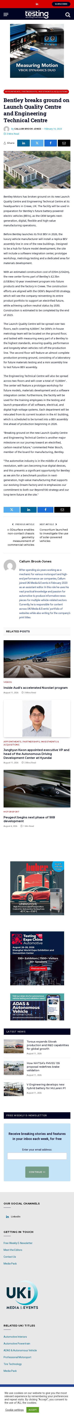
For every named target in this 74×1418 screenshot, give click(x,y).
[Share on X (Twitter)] (37, 143)
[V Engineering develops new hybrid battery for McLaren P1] (14, 1089)
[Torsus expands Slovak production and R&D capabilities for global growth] (14, 1046)
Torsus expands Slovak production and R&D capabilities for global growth (48, 1045)
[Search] (67, 14)
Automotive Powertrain (17, 1343)
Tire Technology (13, 1364)
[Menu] (6, 14)
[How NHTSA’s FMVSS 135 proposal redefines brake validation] (14, 1068)
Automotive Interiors (15, 1336)
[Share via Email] (64, 143)
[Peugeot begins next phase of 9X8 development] (37, 788)
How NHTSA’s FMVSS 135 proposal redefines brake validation (43, 1067)
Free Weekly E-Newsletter (18, 1243)
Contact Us (10, 1256)
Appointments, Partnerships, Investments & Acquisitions (36, 91)
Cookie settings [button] (14, 1410)
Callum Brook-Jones (27, 129)
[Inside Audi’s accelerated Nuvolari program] (37, 659)
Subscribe (61, 4)
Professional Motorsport (17, 1357)
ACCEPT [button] (33, 1409)
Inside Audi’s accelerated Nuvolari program (36, 687)
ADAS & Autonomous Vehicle (20, 1350)
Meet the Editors (13, 1250)
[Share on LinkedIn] (23, 143)
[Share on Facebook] (50, 143)
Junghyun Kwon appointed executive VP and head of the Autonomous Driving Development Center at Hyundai (36, 754)
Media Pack (10, 1263)
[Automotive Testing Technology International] (37, 14)
